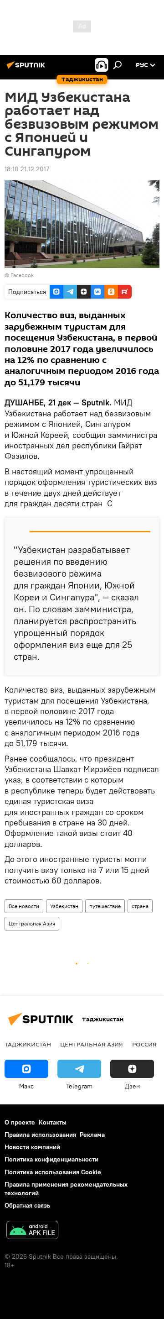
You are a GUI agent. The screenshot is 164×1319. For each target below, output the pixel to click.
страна (140, 906)
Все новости (24, 906)
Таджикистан (28, 1044)
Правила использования (40, 1134)
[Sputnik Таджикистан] (27, 68)
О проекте (20, 1122)
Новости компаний (32, 1147)
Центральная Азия (32, 923)
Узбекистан (64, 906)
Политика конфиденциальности (51, 1159)
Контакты (53, 1122)
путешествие (105, 906)
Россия (144, 1044)
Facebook (22, 275)
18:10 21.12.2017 (27, 169)
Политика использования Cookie (53, 1172)
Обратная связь (27, 1205)
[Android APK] (32, 1231)
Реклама (92, 1134)
